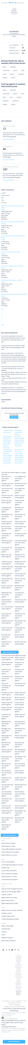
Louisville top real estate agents (19, 595)
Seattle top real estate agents (6, 542)
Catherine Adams (8, 430)
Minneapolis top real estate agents (20, 623)
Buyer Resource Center (9, 855)
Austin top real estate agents (6, 501)
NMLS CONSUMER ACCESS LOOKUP (13, 1020)
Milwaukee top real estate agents (6, 595)
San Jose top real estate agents (20, 601)
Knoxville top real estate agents (5, 637)
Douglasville (21, 74)
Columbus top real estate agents (6, 536)
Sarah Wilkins (7, 463)
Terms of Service (14, 1004)
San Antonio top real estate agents (7, 490)
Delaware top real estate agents (19, 678)
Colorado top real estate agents (19, 671)
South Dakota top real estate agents (20, 794)
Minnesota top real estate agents (20, 731)
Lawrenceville (6, 70)
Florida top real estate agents (20, 684)
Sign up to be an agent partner (12, 889)
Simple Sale (5, 868)
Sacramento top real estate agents (7, 581)
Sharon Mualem (7, 455)
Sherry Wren (18, 463)
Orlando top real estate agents (7, 568)
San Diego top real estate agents (19, 490)
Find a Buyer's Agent (8, 843)
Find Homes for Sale (8, 846)
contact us (18, 994)
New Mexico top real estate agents (20, 759)
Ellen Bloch (18, 436)
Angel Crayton (7, 442)
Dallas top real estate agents (20, 496)
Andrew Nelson (19, 455)
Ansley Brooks (7, 438)
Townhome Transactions (9, 126)
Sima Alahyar (18, 430)
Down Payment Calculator (10, 852)
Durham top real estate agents (20, 643)
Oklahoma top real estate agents (6, 780)
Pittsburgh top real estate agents (20, 630)
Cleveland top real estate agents (19, 609)
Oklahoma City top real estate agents (20, 557)
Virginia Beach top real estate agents (6, 602)
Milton (22, 70)
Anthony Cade (7, 440)
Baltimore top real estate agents (19, 588)
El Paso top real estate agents (6, 575)
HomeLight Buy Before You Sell (12, 865)
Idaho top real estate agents (6, 698)
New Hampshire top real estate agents (20, 752)
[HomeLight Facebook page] (6, 950)
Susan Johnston (19, 449)
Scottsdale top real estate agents (20, 550)
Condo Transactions (8, 146)
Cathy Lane (6, 453)
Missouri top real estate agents (20, 737)
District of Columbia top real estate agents (6, 687)
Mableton (5, 77)
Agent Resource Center (9, 897)
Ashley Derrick (19, 444)
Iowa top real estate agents (19, 703)
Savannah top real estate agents (6, 644)
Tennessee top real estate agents (6, 801)
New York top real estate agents (6, 478)
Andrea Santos (19, 459)
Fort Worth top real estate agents (6, 550)
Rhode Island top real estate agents (20, 787)
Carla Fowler (18, 446)
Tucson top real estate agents (20, 575)
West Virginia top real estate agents (7, 820)
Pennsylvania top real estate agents (7, 787)
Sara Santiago (7, 459)
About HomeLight (7, 926)
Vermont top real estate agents (21, 807)
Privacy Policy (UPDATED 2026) (14, 1006)
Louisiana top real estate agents (6, 716)
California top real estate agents (6, 671)
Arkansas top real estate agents (19, 664)
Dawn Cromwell (19, 442)
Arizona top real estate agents (6, 663)
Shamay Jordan (7, 451)
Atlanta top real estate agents (20, 523)
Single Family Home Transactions (11, 166)
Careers (4, 932)
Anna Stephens (19, 461)
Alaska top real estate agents (20, 658)
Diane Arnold (6, 432)
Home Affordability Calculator (11, 849)
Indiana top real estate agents (6, 703)
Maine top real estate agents (20, 715)
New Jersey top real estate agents (6, 759)
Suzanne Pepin (7, 457)
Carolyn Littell (19, 453)
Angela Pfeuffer (19, 457)
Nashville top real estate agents (19, 510)
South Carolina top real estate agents (6, 794)
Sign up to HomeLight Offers (11, 892)
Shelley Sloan (7, 461)
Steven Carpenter (20, 440)
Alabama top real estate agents (7, 658)
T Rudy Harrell (7, 449)
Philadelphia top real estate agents (7, 517)
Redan (22, 93)
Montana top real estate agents (5, 745)
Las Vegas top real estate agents (6, 510)
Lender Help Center (8, 916)
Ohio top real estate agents (19, 772)
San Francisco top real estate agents (6, 529)
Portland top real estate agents (21, 535)
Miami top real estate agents (6, 556)
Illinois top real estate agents (20, 698)
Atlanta (4, 67)
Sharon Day (6, 444)
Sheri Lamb (18, 451)
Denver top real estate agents (6, 523)
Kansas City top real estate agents (20, 581)
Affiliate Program (7, 938)
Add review (14, 417)
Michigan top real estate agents (5, 731)
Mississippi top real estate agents (6, 738)
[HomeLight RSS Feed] (18, 950)
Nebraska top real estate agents (19, 745)
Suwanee (15, 70)
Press (3, 935)
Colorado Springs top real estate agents (21, 543)
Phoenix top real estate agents (7, 496)
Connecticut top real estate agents (6, 678)
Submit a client (6, 895)
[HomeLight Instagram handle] (9, 950)
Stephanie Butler (19, 438)
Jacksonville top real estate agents (20, 517)
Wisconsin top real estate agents (19, 820)
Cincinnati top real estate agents (6, 616)
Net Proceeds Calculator (9, 874)
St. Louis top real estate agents (7, 608)
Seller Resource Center (9, 876)
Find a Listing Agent (8, 862)
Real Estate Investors (8, 941)
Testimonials (5, 929)
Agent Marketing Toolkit (9, 903)
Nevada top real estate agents (6, 751)
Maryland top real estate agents (6, 724)
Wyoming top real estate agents (6, 827)
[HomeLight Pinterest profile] (15, 950)
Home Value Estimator (9, 871)
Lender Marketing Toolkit (10, 919)
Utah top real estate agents (6, 807)
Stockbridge (13, 67)
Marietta (13, 77)
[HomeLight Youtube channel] (12, 950)
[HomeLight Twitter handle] (3, 950)
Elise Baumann (7, 436)
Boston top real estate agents (6, 587)
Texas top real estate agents (19, 800)
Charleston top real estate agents (20, 616)
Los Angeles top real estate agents (20, 478)
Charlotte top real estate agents (19, 503)
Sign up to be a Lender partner (11, 910)
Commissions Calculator (9, 879)
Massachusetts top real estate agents (20, 724)
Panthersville (15, 100)
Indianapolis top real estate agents (20, 529)
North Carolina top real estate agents (20, 766)
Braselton (12, 74)
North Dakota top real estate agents (6, 773)
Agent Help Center (7, 900)
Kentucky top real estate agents (19, 709)
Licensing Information (8, 1027)
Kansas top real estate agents (6, 708)
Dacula (4, 74)
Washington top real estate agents (20, 569)
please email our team (18, 992)
